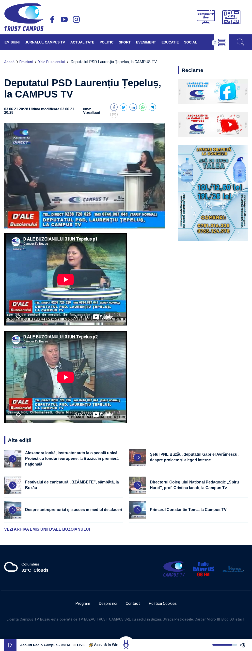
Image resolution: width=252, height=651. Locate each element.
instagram (76, 19)
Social (190, 42)
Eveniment (146, 42)
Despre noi (108, 603)
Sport (125, 42)
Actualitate (82, 42)
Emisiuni (12, 42)
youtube (64, 19)
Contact (133, 603)
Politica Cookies (163, 603)
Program (82, 603)
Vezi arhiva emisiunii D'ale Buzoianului (47, 529)
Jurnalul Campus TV (45, 42)
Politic (106, 42)
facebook (52, 19)
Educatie (170, 42)
